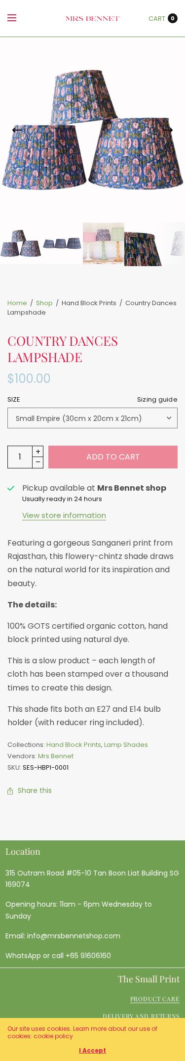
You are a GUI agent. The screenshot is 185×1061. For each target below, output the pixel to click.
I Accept (92, 1051)
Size (92, 399)
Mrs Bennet (56, 756)
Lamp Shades (126, 744)
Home (17, 303)
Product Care (155, 999)
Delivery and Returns (141, 1016)
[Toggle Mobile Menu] (18, 18)
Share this (35, 790)
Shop (44, 303)
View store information (64, 515)
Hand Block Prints (73, 744)
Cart (156, 18)
